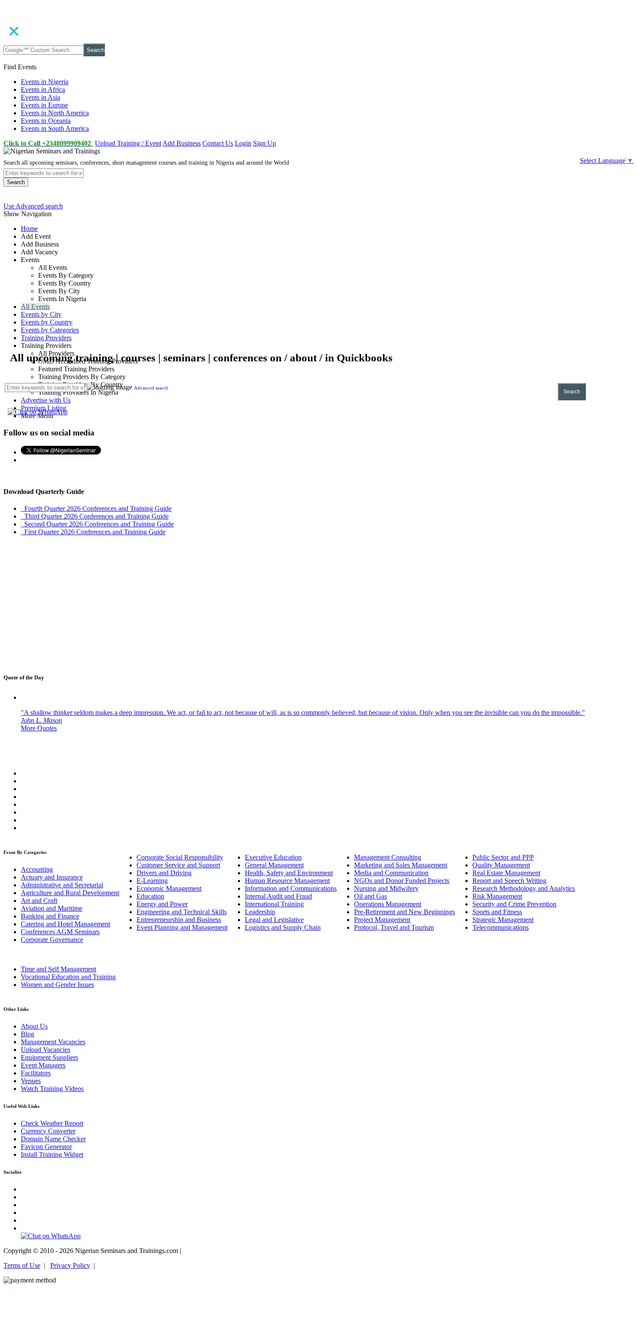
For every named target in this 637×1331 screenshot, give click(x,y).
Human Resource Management (287, 880)
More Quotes (39, 728)
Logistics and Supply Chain (283, 927)
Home (29, 228)
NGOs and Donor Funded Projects (401, 880)
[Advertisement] (263, 290)
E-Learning (152, 880)
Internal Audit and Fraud (278, 896)
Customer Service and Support (178, 865)
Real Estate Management (506, 873)
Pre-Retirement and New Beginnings (404, 911)
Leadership (260, 911)
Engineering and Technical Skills (181, 911)
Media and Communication (391, 873)
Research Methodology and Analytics (523, 888)
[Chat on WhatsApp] (38, 412)
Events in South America (55, 128)
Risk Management (497, 896)
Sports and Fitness (497, 911)
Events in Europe (44, 105)
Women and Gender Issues (57, 984)
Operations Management (387, 904)
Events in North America (55, 113)
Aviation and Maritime (51, 908)
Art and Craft (39, 900)
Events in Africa (43, 89)
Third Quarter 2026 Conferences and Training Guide (95, 516)
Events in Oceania (46, 120)
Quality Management (501, 865)
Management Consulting (387, 857)
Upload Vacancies (45, 1049)
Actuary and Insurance (52, 877)
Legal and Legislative (274, 919)
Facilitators (36, 1073)
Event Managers (43, 1065)
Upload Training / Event (128, 143)
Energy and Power (162, 904)
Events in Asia (40, 97)
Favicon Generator (46, 1146)
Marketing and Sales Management (400, 865)
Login (243, 143)
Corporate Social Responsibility (179, 857)
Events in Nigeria (44, 81)
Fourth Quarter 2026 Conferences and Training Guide (96, 508)
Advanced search (151, 387)
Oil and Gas (370, 896)
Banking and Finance (50, 916)
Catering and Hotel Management (65, 924)
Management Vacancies (53, 1041)
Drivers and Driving (164, 873)
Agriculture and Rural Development (70, 892)
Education (150, 896)
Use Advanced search (33, 206)
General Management (274, 865)
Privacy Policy (70, 1265)
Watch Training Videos (52, 1088)
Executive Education (273, 857)
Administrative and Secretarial (62, 885)
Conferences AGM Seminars (60, 931)
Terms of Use (21, 1265)
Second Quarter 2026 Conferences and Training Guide (97, 524)
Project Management (382, 919)
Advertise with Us (46, 400)
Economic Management (169, 888)
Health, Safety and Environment (289, 873)
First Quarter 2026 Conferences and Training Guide (93, 532)
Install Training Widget (52, 1154)
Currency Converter (48, 1131)
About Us (34, 1026)
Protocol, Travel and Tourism (394, 927)
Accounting (37, 869)
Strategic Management (502, 919)
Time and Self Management (58, 969)
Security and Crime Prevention (514, 904)
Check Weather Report (52, 1123)
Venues (31, 1080)
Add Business (181, 143)
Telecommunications (500, 927)
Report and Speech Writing (509, 880)
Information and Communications (291, 888)
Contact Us (217, 143)
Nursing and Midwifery (386, 888)
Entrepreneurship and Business (178, 919)
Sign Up (264, 143)
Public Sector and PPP (503, 857)
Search (95, 50)
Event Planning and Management (182, 927)
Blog (27, 1034)
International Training (274, 904)
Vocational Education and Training (68, 976)
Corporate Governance (52, 939)
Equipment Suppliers (49, 1057)
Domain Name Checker (53, 1139)
